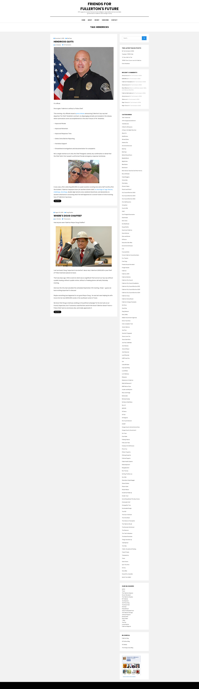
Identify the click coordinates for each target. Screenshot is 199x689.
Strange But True (126, 505)
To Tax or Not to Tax (127, 57)
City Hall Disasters (126, 202)
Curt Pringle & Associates (128, 214)
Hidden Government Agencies (129, 317)
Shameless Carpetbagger (128, 480)
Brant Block (125, 88)
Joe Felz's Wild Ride (127, 342)
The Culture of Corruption (128, 521)
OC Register (125, 417)
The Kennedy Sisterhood (128, 527)
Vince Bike (124, 571)
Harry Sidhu (125, 314)
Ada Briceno (125, 136)
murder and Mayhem (127, 389)
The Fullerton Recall (127, 524)
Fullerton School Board (127, 299)
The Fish (124, 622)
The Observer (125, 530)
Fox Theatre (125, 258)
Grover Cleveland (126, 595)
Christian (124, 606)
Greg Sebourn (125, 311)
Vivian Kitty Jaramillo (127, 574)
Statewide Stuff (126, 502)
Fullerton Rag (125, 638)
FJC (123, 249)
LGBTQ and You (126, 358)
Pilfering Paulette (126, 455)
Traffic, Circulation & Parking (129, 549)
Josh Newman (125, 352)
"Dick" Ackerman (126, 117)
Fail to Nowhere (126, 63)
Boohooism (125, 167)
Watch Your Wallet (126, 577)
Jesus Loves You (126, 336)
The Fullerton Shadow (127, 597)
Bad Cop (124, 149)
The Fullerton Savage (127, 612)
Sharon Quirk (125, 486)
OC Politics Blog (126, 641)
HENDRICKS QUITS (64, 41)
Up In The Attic (125, 564)
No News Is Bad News (127, 402)
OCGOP (124, 424)
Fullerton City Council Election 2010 (131, 286)
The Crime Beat (126, 517)
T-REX (123, 620)
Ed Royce (124, 239)
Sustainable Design (127, 508)
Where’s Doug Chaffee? (68, 215)
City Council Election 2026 (128, 199)
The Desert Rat (126, 605)
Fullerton (124, 270)
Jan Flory (124, 330)
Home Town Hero (126, 320)
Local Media (125, 370)
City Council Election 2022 (128, 192)
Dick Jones (124, 220)
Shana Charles (125, 483)
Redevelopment (126, 464)
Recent (97, 20)
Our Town (124, 433)
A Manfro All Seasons (127, 127)
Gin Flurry (124, 305)
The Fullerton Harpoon (127, 593)
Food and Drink (125, 252)
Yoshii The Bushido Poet (128, 610)
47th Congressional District (129, 120)
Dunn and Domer (126, 236)
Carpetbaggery (126, 177)
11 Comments (67, 219)
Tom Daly (124, 546)
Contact (114, 20)
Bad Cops (69, 38)
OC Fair (123, 414)
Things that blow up (127, 539)
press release (80, 113)
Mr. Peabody (125, 599)
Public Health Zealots (127, 461)
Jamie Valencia (126, 327)
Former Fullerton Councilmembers (130, 255)
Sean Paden (125, 618)
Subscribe (105, 20)
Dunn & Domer (125, 233)
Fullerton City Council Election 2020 (131, 289)
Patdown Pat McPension (128, 446)
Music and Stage (126, 392)
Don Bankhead (125, 224)
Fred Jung (124, 261)
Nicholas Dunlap (126, 399)
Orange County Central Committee (131, 427)
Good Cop (124, 308)
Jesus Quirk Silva (126, 339)
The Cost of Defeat (127, 514)
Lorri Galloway (125, 374)
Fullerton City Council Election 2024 (131, 292)
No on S (124, 405)
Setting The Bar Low (127, 474)
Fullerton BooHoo (126, 277)
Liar (123, 361)
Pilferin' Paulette (126, 452)
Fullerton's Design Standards (129, 302)
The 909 (124, 511)
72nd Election (125, 123)
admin (123, 589)
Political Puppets (126, 458)
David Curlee (125, 616)
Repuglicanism (125, 467)
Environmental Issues (127, 245)
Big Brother (125, 161)
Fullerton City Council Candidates (130, 283)
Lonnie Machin (125, 624)
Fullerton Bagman (126, 626)
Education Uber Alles (127, 242)
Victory (124, 567)
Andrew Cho (125, 142)
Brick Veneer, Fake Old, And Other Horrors (132, 170)
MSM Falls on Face (126, 386)
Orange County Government (129, 430)
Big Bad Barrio (125, 158)
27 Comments (67, 45)
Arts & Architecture (127, 145)
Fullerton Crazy (126, 295)
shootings (64, 192)
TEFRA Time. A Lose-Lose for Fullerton (131, 60)
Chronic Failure (125, 186)
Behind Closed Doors (127, 155)
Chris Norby (125, 183)
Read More (57, 200)
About (90, 20)
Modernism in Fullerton (127, 380)
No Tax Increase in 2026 (128, 51)
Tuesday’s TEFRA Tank (127, 54)
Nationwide (125, 396)
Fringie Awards (125, 267)
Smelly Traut (125, 496)
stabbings (57, 192)
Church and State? (127, 189)
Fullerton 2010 (125, 274)
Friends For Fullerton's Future (99, 6)
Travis (123, 558)
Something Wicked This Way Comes (131, 499)
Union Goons (125, 561)
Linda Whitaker (125, 364)
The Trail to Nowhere (127, 533)
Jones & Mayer (125, 349)
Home (83, 20)
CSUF (123, 211)
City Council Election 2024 (128, 195)
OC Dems (124, 411)
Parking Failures (126, 439)
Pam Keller (124, 436)
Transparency (125, 555)
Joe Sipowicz (125, 601)
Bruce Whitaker (126, 174)
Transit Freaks (125, 552)
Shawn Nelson (125, 489)
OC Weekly (124, 644)
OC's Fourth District (127, 421)
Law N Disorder (125, 355)
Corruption (124, 205)
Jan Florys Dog (125, 602)
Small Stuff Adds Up (127, 492)
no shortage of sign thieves (103, 189)
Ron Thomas (125, 471)
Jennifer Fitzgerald (127, 333)
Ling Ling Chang (126, 367)
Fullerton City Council (127, 280)
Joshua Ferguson (126, 614)
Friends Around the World (128, 264)
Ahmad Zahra (125, 139)
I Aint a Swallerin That (127, 324)
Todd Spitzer (125, 542)
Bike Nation (125, 164)
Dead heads (125, 217)
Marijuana (124, 377)
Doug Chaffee (69, 212)
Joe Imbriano (125, 346)
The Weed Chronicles (127, 536)
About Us (124, 133)
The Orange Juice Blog (127, 647)
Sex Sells (124, 477)
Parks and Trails (126, 442)
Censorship (124, 180)
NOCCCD (124, 408)
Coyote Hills (125, 208)
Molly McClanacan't (127, 383)
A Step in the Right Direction (129, 130)
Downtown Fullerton (127, 230)
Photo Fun (124, 449)
